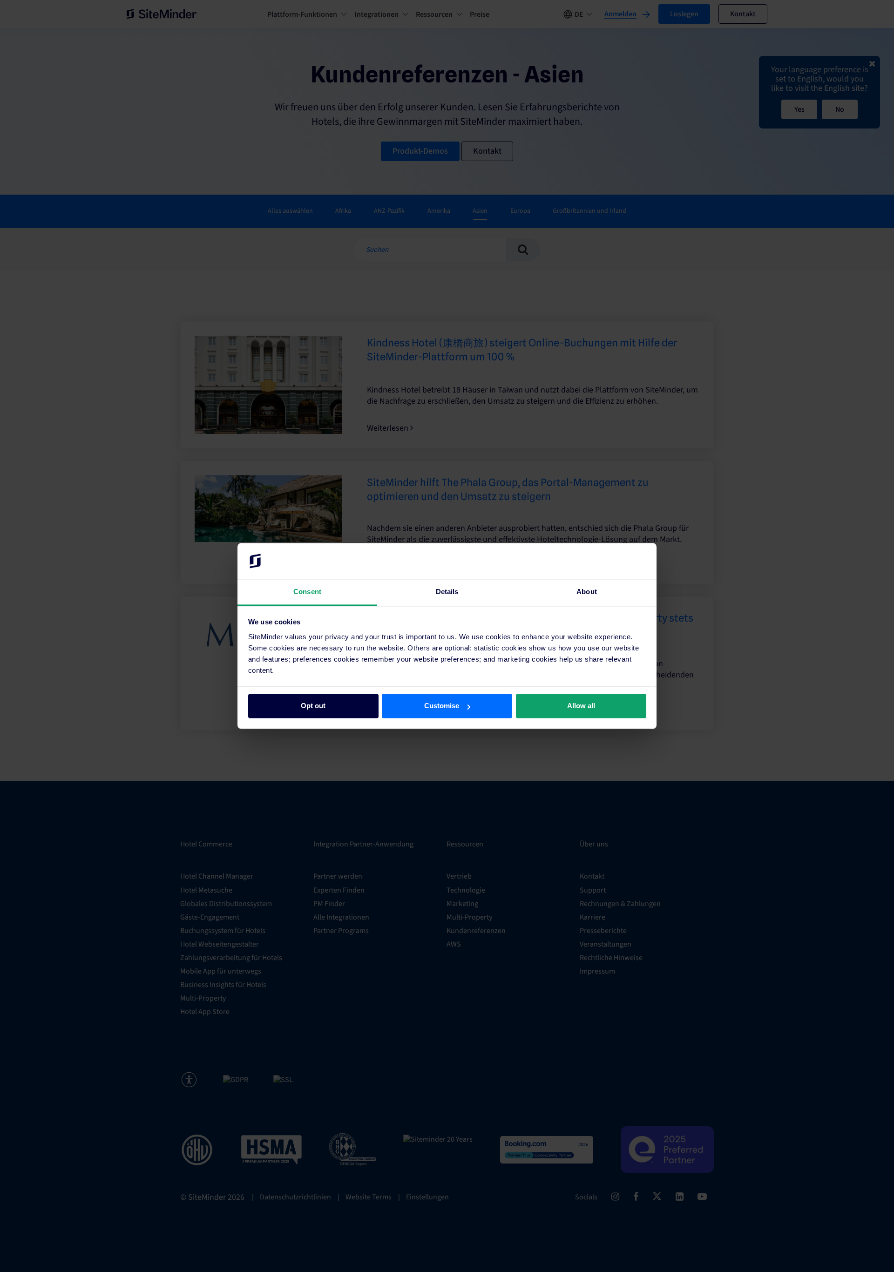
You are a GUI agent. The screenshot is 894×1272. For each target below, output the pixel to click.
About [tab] (586, 591)
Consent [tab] (307, 591)
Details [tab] (447, 591)
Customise (441, 706)
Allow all (581, 706)
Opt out (313, 706)
